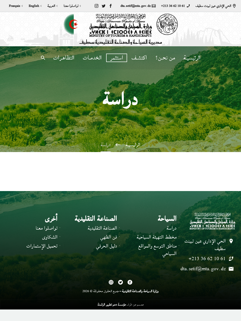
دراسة (172, 228)
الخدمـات (92, 58)
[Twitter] (103, 6)
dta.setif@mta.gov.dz (135, 6)
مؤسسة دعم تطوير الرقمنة (112, 304)
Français (14, 6)
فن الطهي (108, 237)
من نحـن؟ (165, 58)
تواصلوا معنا (71, 6)
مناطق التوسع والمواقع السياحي (157, 249)
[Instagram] (96, 6)
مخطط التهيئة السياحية (157, 237)
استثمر (116, 58)
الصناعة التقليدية (102, 228)
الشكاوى (49, 237)
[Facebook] (110, 6)
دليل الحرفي (106, 246)
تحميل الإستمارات (41, 246)
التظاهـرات (63, 58)
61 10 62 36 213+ (173, 6)
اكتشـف (139, 58)
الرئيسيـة (192, 58)
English (34, 6)
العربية (51, 6)
